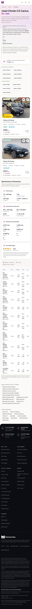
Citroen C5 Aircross (7, 413)
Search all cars (4, 459)
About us (3, 516)
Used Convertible (22, 416)
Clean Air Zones (5, 508)
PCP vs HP (19, 452)
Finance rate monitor (22, 459)
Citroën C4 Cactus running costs (10, 389)
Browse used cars (5, 449)
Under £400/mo (7, 78)
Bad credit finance (21, 456)
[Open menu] (29, 2)
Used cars (3, 7)
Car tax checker (4, 481)
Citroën (10, 7)
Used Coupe (5, 418)
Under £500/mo (18, 78)
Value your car (20, 401)
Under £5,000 (6, 84)
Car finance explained (22, 449)
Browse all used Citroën (8, 397)
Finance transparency (22, 463)
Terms (7, 546)
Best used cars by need (8, 401)
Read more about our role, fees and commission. (11, 589)
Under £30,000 (6, 92)
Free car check (4, 474)
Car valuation (4, 505)
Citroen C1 (5, 416)
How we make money (24, 546)
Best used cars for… (5, 452)
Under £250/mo (7, 74)
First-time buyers (21, 478)
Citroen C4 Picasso (19, 413)
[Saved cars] (25, 2)
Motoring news (20, 484)
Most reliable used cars (8, 399)
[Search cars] (22, 2)
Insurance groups (5, 495)
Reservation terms (14, 546)
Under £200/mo (18, 70)
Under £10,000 (16, 84)
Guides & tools (20, 471)
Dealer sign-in (4, 526)
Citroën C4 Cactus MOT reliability (10, 393)
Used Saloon (5, 420)
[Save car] (27, 99)
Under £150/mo (6, 70)
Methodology (4, 520)
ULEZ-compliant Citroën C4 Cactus (10, 395)
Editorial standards (5, 523)
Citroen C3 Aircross (15, 411)
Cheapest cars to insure (22, 397)
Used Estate (14, 418)
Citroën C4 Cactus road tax (9, 391)
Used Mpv (12, 416)
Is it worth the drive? (6, 491)
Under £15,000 (6, 88)
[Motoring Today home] (2, 2)
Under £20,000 (17, 88)
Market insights (20, 481)
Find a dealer (4, 463)
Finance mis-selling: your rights (23, 474)
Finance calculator (5, 484)
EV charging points (5, 498)
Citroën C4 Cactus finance (8, 386)
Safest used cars (20, 399)
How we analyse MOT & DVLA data (11, 403)
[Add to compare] (23, 99)
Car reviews (4, 456)
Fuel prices (3, 488)
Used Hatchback (23, 418)
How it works (20, 488)
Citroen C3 (5, 411)
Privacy (2, 546)
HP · (6, 132)
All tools (3, 471)
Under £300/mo (18, 74)
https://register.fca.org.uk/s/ (20, 601)
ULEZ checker (4, 501)
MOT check (3, 478)
